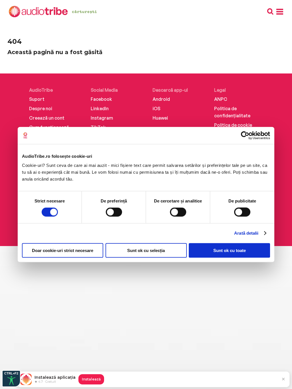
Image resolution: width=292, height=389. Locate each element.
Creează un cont (46, 118)
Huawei (160, 118)
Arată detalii (246, 233)
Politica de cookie (233, 125)
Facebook (101, 99)
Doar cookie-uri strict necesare (62, 250)
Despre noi (40, 108)
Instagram (102, 118)
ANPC (220, 99)
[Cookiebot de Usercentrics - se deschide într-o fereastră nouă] (245, 135)
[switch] (114, 212)
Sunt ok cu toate (229, 250)
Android (161, 99)
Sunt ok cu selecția (146, 250)
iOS (156, 108)
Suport (36, 99)
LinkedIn (100, 108)
